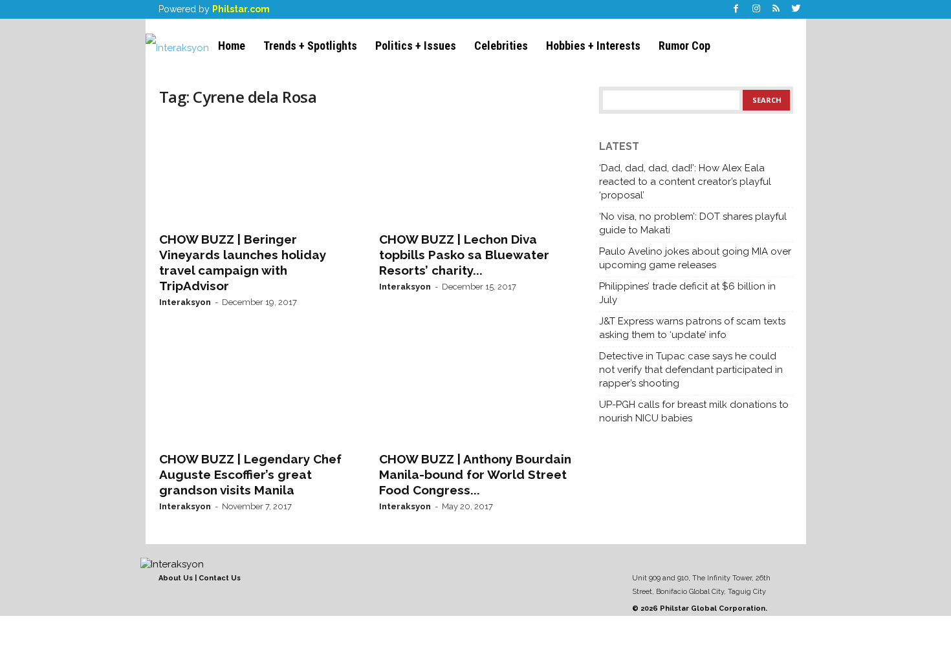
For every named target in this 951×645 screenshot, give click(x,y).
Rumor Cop (684, 45)
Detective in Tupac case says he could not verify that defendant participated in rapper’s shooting (691, 369)
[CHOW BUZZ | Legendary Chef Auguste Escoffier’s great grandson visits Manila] (256, 391)
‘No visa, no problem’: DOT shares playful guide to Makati (693, 223)
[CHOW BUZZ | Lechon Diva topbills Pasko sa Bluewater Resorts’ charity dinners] (476, 172)
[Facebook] (736, 9)
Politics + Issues (415, 45)
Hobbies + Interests (593, 45)
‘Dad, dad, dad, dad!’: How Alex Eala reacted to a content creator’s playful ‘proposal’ (685, 181)
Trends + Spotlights (310, 45)
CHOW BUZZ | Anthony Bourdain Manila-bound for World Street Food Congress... (475, 474)
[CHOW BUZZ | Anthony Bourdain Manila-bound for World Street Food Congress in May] (476, 391)
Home (231, 45)
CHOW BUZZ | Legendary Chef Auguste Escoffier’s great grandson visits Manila (250, 474)
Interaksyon (185, 302)
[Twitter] (796, 9)
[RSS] (776, 9)
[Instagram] (756, 9)
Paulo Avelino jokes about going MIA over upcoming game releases (695, 258)
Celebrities (501, 45)
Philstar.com (241, 9)
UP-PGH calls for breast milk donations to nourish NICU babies (694, 411)
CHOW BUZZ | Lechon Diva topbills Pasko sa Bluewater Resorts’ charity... (464, 254)
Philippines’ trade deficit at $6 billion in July (687, 293)
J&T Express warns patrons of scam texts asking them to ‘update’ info (692, 328)
